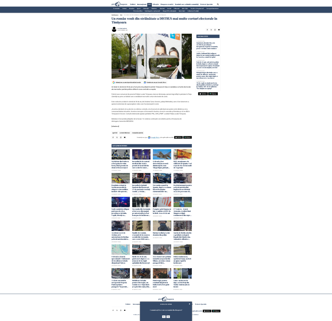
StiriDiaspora (115, 15)
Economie (116, 8)
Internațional (141, 4)
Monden (131, 8)
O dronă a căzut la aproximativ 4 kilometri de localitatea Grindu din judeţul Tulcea (121, 260)
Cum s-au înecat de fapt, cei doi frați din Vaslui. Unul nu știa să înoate (181, 283)
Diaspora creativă (167, 4)
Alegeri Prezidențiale (169, 11)
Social (169, 8)
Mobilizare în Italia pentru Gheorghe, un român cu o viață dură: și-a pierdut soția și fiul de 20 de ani (140, 283)
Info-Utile (185, 8)
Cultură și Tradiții (193, 11)
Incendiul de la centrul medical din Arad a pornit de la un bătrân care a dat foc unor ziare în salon (140, 164)
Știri (149, 4)
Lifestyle (156, 4)
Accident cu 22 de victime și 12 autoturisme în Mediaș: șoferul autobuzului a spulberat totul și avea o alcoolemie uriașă (121, 236)
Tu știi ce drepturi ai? (197, 8)
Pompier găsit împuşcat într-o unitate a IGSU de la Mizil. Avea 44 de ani (162, 211)
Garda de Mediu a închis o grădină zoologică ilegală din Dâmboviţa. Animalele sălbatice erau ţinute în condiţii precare (183, 236)
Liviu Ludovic (123, 28)
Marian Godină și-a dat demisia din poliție (161, 234)
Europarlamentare (213, 8)
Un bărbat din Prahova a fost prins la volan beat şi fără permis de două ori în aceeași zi (120, 164)
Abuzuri (162, 8)
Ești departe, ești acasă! (152, 11)
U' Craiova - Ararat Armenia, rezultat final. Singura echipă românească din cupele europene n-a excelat (182, 212)
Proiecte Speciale (206, 4)
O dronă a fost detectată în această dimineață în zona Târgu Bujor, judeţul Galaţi (160, 164)
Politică (132, 4)
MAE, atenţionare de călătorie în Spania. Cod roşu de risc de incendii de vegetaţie (183, 164)
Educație (146, 8)
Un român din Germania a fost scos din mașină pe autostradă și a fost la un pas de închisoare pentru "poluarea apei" (141, 212)
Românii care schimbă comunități (187, 4)
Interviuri (182, 11)
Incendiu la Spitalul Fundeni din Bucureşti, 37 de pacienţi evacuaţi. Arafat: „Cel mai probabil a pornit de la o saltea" (141, 188)
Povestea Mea (137, 11)
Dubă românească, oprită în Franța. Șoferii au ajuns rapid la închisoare (182, 260)
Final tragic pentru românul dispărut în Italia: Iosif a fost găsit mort (161, 283)
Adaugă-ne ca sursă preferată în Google (128, 82)
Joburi (124, 8)
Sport (139, 8)
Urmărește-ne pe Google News (156, 82)
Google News (155, 137)
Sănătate (154, 8)
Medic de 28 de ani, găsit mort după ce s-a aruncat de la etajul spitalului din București (141, 260)
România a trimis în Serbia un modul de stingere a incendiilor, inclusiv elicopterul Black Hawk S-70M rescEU (120, 188)
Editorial (176, 8)
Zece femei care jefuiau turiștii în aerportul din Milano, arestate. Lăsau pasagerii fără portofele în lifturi (162, 260)
